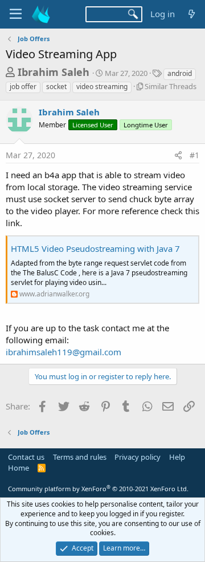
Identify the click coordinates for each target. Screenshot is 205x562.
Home (18, 468)
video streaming (102, 86)
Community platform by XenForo (98, 488)
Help (177, 457)
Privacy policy (137, 457)
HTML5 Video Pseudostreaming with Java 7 (95, 248)
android (179, 73)
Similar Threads (170, 86)
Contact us (26, 457)
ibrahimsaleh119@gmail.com (63, 352)
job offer (23, 86)
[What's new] (192, 14)
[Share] (178, 155)
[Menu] (15, 14)
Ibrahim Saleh (53, 72)
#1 (194, 155)
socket (56, 86)
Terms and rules (79, 457)
